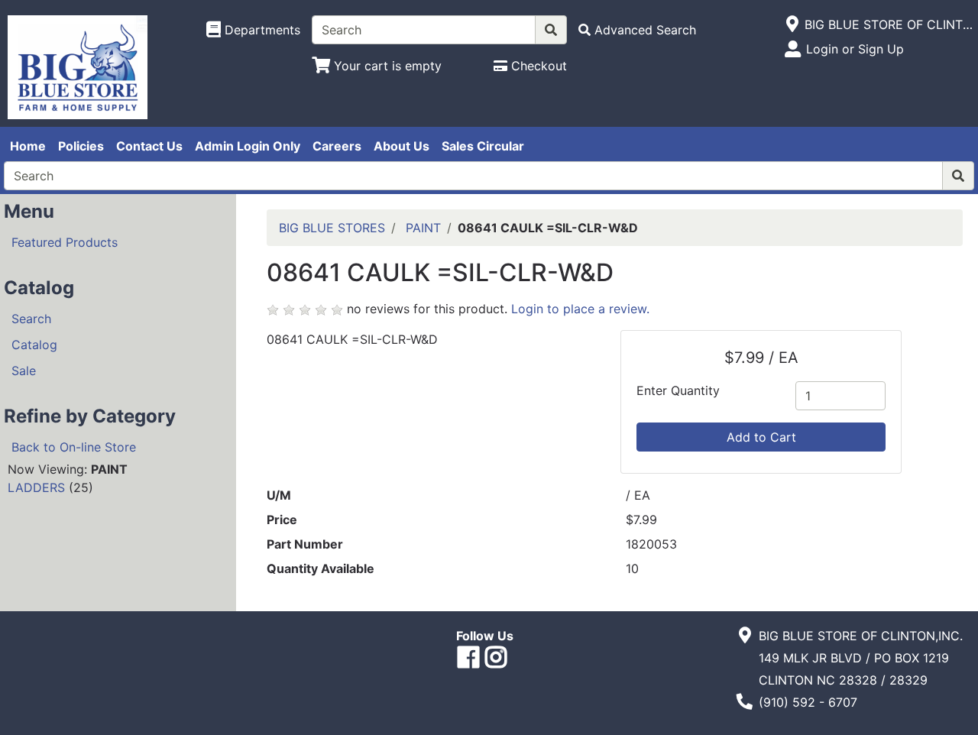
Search (31, 318)
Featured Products (64, 242)
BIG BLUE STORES (332, 227)
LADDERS (36, 487)
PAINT (423, 227)
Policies (81, 146)
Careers (337, 146)
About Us (401, 146)
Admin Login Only (247, 146)
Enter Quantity (678, 390)
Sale (23, 370)
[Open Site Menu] (792, 24)
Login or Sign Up (855, 49)
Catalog (34, 344)
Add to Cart (761, 437)
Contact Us (149, 146)
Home (28, 146)
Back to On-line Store (73, 447)
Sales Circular (483, 146)
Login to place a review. (580, 308)
